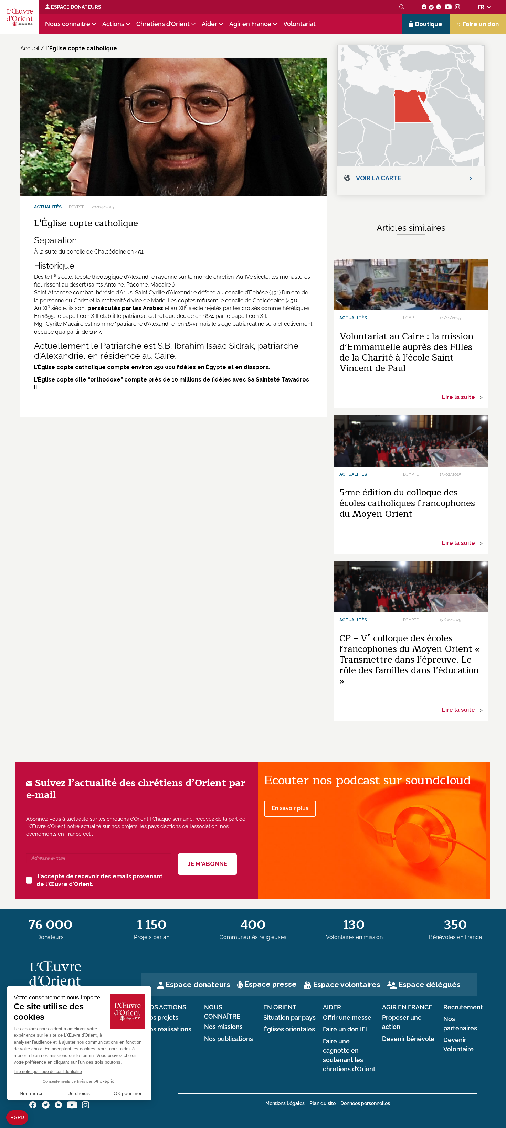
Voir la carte (378, 178)
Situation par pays (289, 1017)
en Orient (279, 1007)
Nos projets (161, 1017)
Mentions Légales (285, 1103)
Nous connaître (67, 24)
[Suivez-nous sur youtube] (448, 7)
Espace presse (270, 984)
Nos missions (223, 1026)
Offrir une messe (347, 1017)
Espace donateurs (198, 984)
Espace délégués (429, 984)
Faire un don (481, 24)
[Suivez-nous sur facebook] (424, 7)
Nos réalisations (168, 1029)
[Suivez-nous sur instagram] (457, 7)
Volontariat (299, 24)
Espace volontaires (346, 984)
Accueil (29, 48)
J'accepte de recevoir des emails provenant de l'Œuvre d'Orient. (99, 880)
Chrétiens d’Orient (163, 24)
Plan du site (322, 1103)
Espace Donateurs (75, 7)
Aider (209, 24)
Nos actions (165, 1007)
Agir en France (250, 24)
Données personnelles (365, 1103)
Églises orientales (289, 1029)
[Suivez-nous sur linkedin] (438, 7)
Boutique (428, 24)
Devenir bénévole (408, 1038)
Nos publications (228, 1038)
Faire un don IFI (345, 1029)
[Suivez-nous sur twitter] (431, 7)
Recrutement (463, 1007)
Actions (113, 24)
